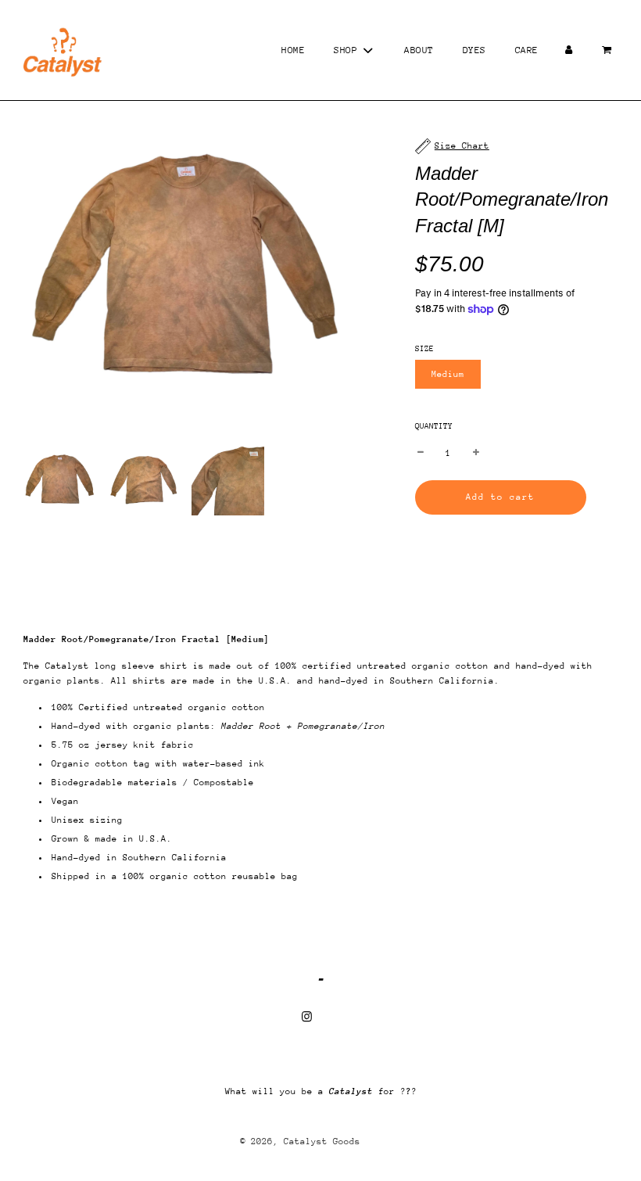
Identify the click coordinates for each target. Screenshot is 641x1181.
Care (527, 50)
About (419, 50)
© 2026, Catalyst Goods (300, 1141)
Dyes (474, 50)
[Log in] (569, 50)
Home (293, 50)
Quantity (434, 426)
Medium (448, 374)
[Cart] (608, 50)
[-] (420, 453)
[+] (476, 453)
